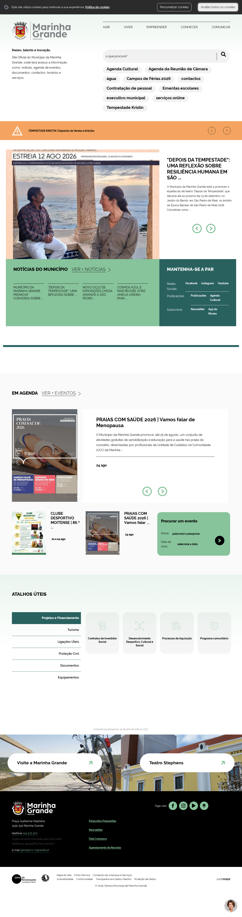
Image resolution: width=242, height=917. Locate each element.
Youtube (223, 283)
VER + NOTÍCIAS (89, 269)
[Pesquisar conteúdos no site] (219, 540)
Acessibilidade (45, 878)
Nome (165, 533)
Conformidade (84, 879)
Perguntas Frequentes (102, 821)
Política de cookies (97, 7)
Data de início (167, 544)
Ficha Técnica (82, 875)
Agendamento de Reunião (105, 847)
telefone (25, 833)
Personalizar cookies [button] (174, 7)
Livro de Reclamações (24, 879)
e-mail (30, 850)
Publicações (198, 295)
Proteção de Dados (145, 879)
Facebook (191, 283)
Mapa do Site (64, 875)
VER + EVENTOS (59, 393)
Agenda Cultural (215, 297)
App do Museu (212, 311)
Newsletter (198, 309)
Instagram (207, 283)
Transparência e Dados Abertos (113, 879)
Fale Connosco (98, 838)
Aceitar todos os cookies (218, 7)
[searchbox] (166, 56)
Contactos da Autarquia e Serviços (112, 875)
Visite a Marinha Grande (42, 762)
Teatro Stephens (166, 762)
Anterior (228, 131)
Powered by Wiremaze (223, 879)
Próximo (212, 131)
